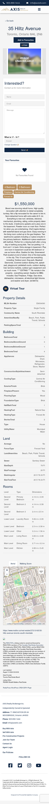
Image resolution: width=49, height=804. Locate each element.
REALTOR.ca (10, 643)
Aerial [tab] (13, 563)
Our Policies (8, 752)
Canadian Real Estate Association (32, 645)
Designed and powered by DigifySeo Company (24, 795)
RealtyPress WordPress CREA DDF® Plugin (17, 688)
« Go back (9, 20)
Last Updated (7, 670)
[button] (39, 9)
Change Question (10, 145)
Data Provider (7, 675)
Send (23, 150)
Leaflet (9, 624)
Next (44, 61)
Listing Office (7, 680)
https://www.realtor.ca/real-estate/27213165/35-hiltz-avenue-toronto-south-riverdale (22, 631)
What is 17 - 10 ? (11, 137)
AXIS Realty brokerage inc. (13, 704)
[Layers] (41, 571)
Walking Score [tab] (25, 563)
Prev (5, 61)
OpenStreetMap (19, 624)
